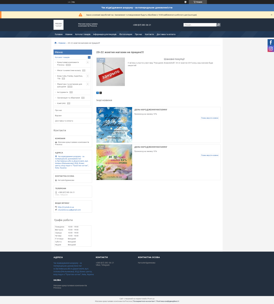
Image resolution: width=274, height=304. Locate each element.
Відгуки (58, 115)
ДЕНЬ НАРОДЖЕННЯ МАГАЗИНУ (150, 110)
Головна (59, 34)
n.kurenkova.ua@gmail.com (69, 210)
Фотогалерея (125, 34)
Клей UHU (61, 103)
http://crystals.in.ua (66, 207)
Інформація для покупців (104, 34)
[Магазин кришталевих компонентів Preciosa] (64, 25)
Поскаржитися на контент (144, 301)
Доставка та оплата (166, 34)
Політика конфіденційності (167, 301)
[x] (100, 93)
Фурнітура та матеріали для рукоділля (69, 85)
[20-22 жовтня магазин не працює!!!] (110, 72)
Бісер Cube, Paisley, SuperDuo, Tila (70, 77)
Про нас (138, 34)
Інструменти (62, 92)
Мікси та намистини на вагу (69, 70)
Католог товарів (82, 34)
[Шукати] (218, 24)
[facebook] (97, 93)
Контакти (149, 34)
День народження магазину (150, 147)
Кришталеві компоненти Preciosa (68, 63)
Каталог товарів (62, 57)
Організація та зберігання (68, 98)
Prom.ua (151, 299)
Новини (68, 34)
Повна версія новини (209, 118)
